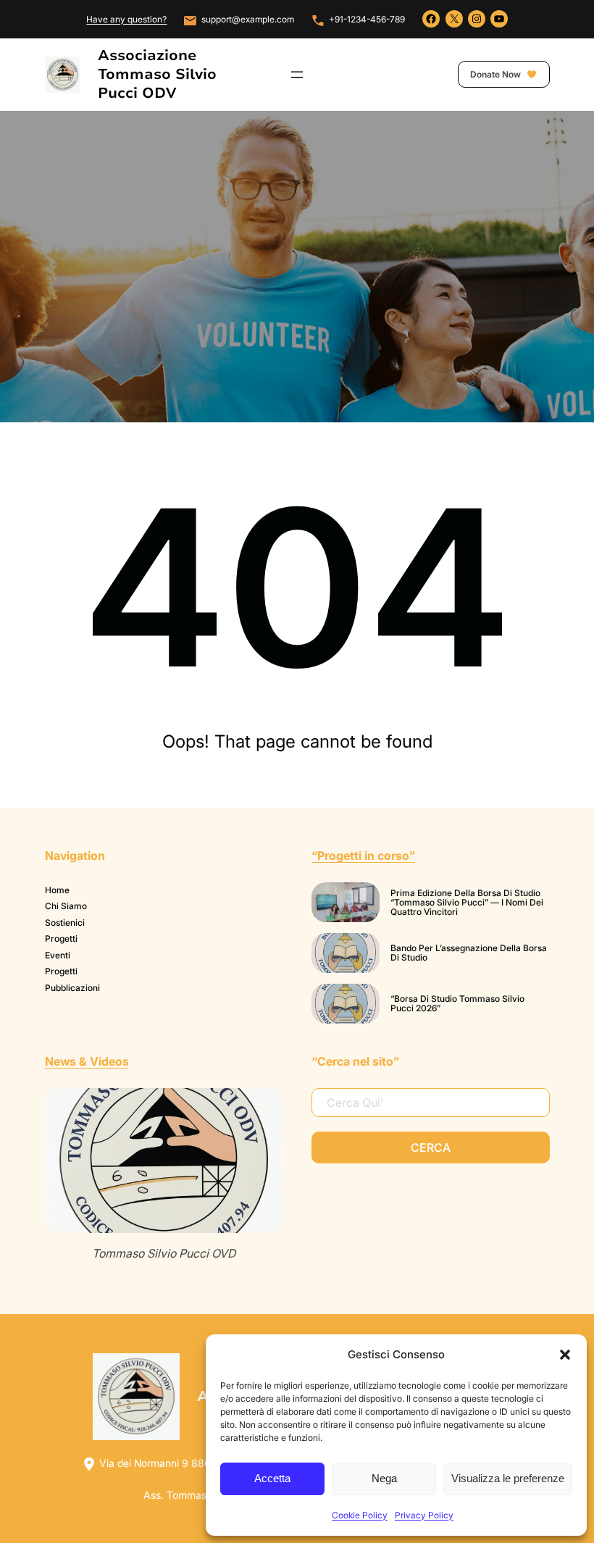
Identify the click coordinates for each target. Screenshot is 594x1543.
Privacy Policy (424, 1515)
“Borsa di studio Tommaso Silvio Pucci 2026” (457, 1003)
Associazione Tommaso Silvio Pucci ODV (157, 74)
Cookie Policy (360, 1515)
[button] (565, 1354)
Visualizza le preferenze (507, 1478)
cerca (431, 1147)
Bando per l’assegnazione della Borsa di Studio (468, 953)
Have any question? (126, 19)
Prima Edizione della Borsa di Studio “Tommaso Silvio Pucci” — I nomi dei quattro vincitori (466, 902)
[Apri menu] (297, 74)
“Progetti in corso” (363, 855)
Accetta (272, 1478)
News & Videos (87, 1061)
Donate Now (496, 74)
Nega (384, 1478)
